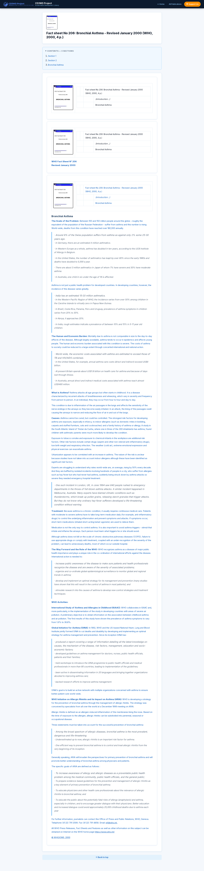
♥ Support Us (192, 4)
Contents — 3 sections (60, 51)
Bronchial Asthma (56, 65)
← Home (160, 4)
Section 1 (52, 56)
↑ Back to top (102, 857)
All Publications (175, 4)
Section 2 (52, 60)
